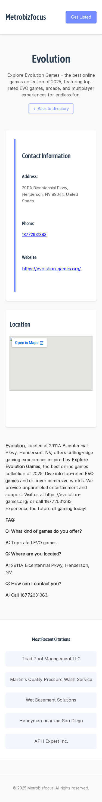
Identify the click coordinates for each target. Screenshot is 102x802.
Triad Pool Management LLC (51, 658)
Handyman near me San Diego (51, 720)
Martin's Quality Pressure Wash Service (51, 679)
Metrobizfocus (25, 17)
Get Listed (81, 17)
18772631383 (34, 234)
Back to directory (51, 108)
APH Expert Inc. (51, 741)
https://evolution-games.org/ (51, 268)
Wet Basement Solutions (51, 700)
